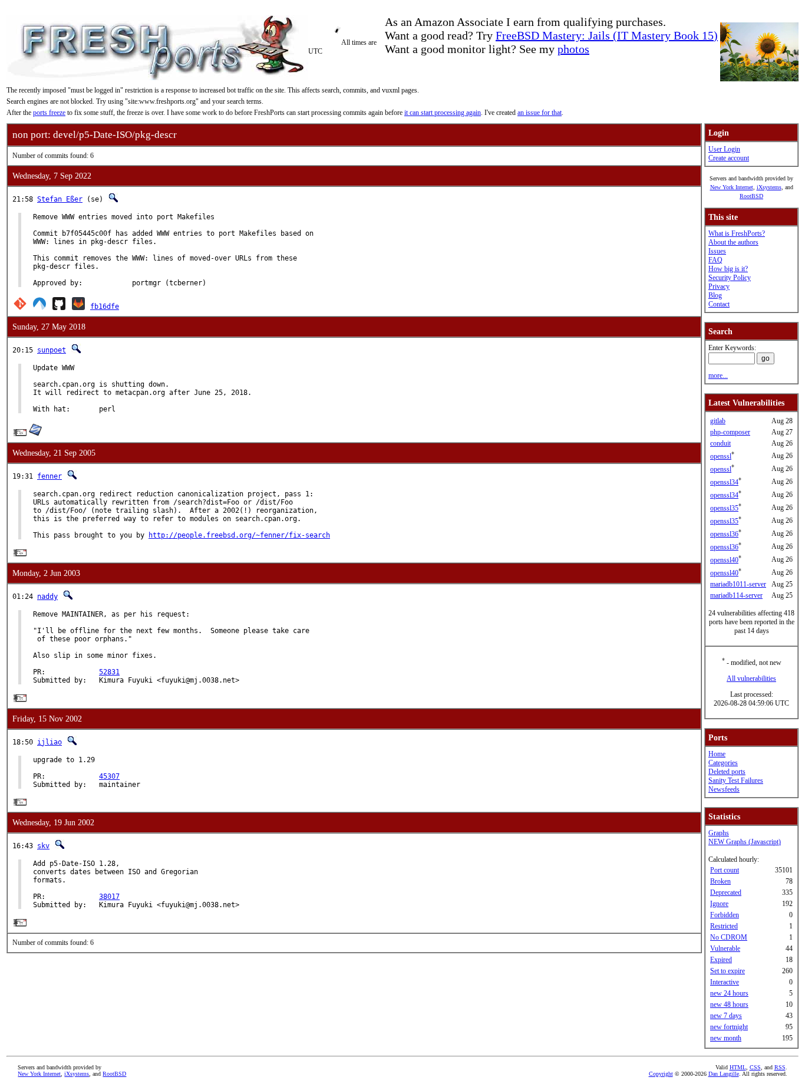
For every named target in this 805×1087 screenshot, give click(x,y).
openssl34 (724, 482)
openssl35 (724, 508)
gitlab (717, 421)
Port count (724, 870)
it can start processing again (442, 112)
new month (725, 1038)
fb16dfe (104, 306)
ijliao (49, 742)
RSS (780, 1067)
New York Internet (731, 187)
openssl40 (724, 560)
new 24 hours (729, 993)
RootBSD (751, 196)
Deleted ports (726, 772)
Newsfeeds (724, 789)
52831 (109, 672)
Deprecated (725, 892)
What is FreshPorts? (736, 233)
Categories (723, 763)
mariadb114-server (736, 595)
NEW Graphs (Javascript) (744, 842)
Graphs (718, 833)
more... (718, 375)
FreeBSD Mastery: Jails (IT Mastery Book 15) (607, 35)
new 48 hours (729, 1004)
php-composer (730, 432)
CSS (755, 1067)
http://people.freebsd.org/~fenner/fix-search (239, 535)
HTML (738, 1067)
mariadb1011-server (738, 584)
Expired (721, 960)
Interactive (724, 982)
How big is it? (728, 269)
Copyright (661, 1073)
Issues (717, 251)
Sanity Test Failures (735, 780)
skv (43, 846)
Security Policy (729, 278)
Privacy (719, 286)
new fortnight (729, 1027)
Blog (715, 295)
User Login (724, 149)
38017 (109, 896)
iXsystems (769, 187)
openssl (720, 456)
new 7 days (726, 1016)
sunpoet (51, 350)
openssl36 (724, 534)
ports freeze (49, 112)
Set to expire (727, 971)
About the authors (733, 242)
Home (716, 754)
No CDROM (728, 937)
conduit (720, 443)
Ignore (719, 904)
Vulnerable (725, 948)
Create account (728, 158)
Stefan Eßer (60, 199)
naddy (47, 596)
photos (573, 48)
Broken (720, 881)
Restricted (724, 926)
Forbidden (724, 915)
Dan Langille (723, 1073)
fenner (49, 476)
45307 (109, 776)
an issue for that (539, 112)
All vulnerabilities (751, 678)
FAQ (715, 260)
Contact (719, 304)
